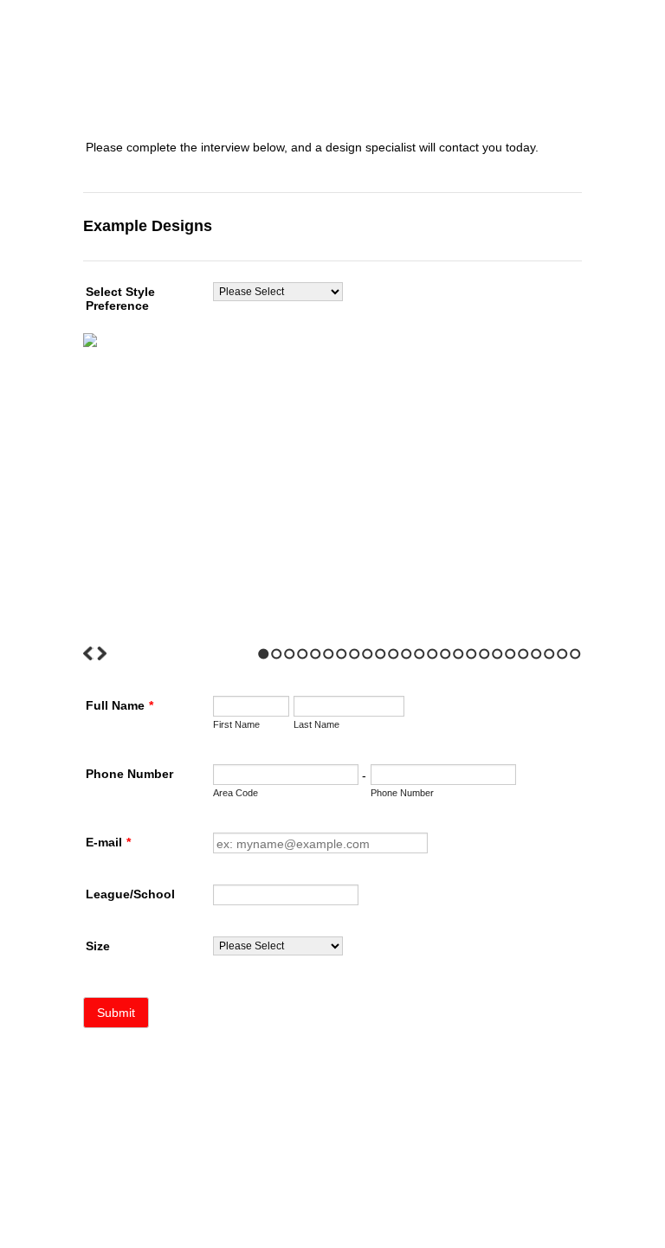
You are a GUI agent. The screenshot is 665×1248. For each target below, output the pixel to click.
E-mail (108, 842)
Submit (116, 1013)
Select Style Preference (120, 298)
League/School (130, 894)
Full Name (119, 705)
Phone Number (129, 774)
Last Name (316, 724)
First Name (236, 724)
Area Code (235, 793)
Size (98, 946)
